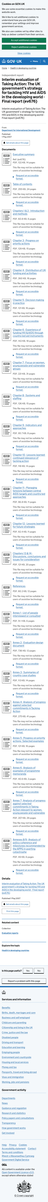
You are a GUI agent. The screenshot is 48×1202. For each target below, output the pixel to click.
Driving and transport (12, 1042)
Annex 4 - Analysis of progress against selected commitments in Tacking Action (29, 706)
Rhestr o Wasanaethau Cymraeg (18, 1156)
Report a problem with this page (24, 981)
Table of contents (22, 184)
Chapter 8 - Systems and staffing (26, 397)
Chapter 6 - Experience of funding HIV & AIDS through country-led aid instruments (28, 333)
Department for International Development (21, 130)
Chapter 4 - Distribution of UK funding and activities (29, 272)
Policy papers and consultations (18, 1118)
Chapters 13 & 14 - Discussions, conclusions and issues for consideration (29, 556)
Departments (8, 1098)
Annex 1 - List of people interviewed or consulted (26, 614)
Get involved (8, 1132)
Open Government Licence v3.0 (18, 1172)
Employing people (11, 1052)
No (40, 970)
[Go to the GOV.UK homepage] (12, 61)
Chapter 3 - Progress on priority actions (26, 242)
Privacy (12, 1144)
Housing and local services (15, 1062)
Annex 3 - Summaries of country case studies (26, 674)
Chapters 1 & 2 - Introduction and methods (28, 212)
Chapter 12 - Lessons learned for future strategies (29, 525)
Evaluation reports (10, 933)
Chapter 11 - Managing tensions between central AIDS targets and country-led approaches (29, 492)
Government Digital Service (15, 1159)
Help (4, 1144)
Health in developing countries (23, 68)
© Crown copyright (24, 1195)
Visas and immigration (13, 1077)
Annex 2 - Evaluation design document (28, 644)
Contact (32, 1148)
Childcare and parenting (14, 1022)
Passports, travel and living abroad (19, 1072)
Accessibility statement (14, 1148)
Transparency (9, 1123)
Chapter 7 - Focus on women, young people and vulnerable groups (29, 365)
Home (4, 68)
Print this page (12, 911)
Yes (29, 970)
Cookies (23, 1144)
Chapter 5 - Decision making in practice (28, 301)
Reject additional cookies (24, 47)
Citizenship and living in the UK (17, 1027)
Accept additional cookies (24, 40)
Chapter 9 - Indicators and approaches (27, 427)
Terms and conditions (12, 1152)
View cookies (24, 53)
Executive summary (23, 154)
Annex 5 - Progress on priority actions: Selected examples (29, 739)
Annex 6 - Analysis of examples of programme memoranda (26, 771)
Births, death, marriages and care (18, 1012)
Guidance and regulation (14, 1108)
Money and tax (9, 1067)
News (5, 1103)
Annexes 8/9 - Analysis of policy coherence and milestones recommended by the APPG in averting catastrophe (29, 846)
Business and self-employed (16, 1017)
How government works (14, 1128)
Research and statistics (14, 1113)
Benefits (6, 1007)
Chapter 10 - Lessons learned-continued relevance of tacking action (29, 458)
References (19, 586)
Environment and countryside (16, 1057)
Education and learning (13, 1047)
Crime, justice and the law (15, 1032)
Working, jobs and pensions (15, 1082)
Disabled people (10, 1037)
